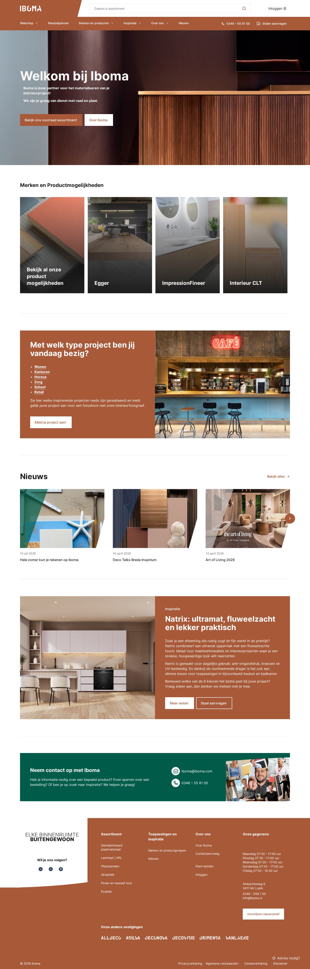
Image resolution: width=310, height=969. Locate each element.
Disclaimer (280, 963)
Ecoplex (106, 891)
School (40, 387)
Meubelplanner (58, 23)
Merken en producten (94, 23)
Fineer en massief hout (116, 883)
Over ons (157, 23)
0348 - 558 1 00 (254, 894)
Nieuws (184, 23)
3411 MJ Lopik (253, 888)
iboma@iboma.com (197, 771)
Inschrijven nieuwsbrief (263, 914)
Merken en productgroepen (167, 850)
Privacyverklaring (190, 963)
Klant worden (204, 866)
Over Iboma (203, 845)
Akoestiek (108, 874)
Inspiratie (130, 23)
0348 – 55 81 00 (195, 783)
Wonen (40, 367)
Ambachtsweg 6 (254, 884)
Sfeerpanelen (110, 866)
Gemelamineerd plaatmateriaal (112, 847)
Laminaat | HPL (111, 858)
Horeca (40, 377)
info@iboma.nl (252, 898)
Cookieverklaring (256, 963)
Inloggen (275, 8)
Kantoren (42, 372)
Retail (39, 392)
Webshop (26, 23)
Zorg (38, 382)
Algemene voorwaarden (222, 963)
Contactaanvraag (207, 853)
